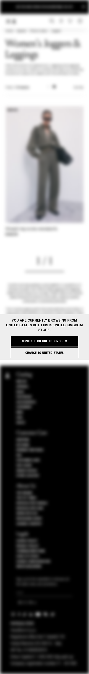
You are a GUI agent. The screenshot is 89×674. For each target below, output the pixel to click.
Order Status (26, 470)
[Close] (83, 7)
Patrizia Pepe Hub (29, 508)
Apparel (21, 31)
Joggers (56, 31)
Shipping (22, 439)
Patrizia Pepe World (31, 503)
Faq (19, 455)
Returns (22, 445)
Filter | (17, 87)
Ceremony (24, 407)
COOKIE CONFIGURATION (33, 561)
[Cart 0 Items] (81, 21)
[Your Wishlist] (70, 20)
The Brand (24, 493)
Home (9, 31)
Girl (19, 417)
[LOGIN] (61, 21)
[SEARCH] (52, 21)
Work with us (26, 513)
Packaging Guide (29, 518)
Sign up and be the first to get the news (44, 6)
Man (19, 412)
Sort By (78, 87)
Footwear (24, 397)
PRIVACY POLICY (27, 546)
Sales (20, 422)
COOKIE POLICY (27, 541)
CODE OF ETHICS (27, 556)
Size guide (24, 465)
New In (21, 381)
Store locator (27, 475)
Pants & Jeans (38, 31)
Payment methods (29, 450)
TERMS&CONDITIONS (30, 551)
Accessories (26, 402)
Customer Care (28, 460)
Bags (20, 392)
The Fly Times (26, 498)
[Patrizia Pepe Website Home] (14, 21)
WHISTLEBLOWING (29, 566)
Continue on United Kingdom (44, 341)
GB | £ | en (26, 603)
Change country (29, 523)
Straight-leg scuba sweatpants (31, 229)
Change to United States (44, 352)
